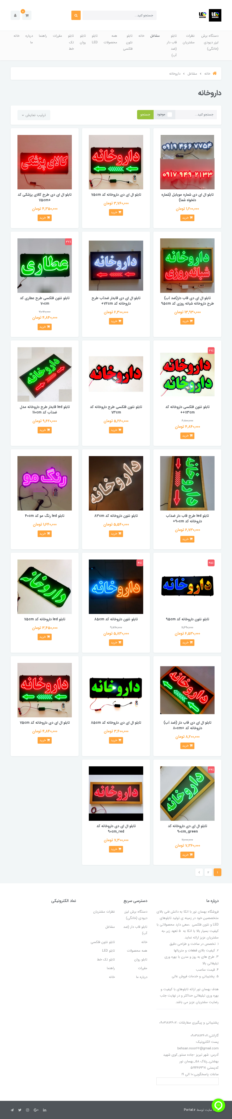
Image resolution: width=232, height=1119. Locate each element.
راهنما (43, 36)
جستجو (145, 114)
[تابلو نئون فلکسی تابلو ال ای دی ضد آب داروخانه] (116, 265)
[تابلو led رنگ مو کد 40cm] (44, 483)
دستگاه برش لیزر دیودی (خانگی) (209, 42)
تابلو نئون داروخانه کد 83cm (116, 516)
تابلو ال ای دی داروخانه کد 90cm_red (116, 828)
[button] (26, 15)
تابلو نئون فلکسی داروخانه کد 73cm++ (187, 409)
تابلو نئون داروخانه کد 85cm (116, 619)
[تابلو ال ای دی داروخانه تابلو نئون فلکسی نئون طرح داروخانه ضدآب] (44, 374)
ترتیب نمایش (35, 115)
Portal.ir (190, 1109)
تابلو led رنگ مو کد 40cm (44, 516)
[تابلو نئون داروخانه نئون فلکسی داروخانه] (116, 483)
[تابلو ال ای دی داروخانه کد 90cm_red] (116, 793)
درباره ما (29, 39)
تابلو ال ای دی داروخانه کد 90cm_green (187, 828)
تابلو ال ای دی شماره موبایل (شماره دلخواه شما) (187, 197)
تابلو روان (83, 39)
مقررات (57, 36)
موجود (161, 114)
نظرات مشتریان (189, 39)
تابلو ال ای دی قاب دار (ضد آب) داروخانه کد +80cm (187, 725)
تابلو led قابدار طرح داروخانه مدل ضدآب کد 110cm (45, 409)
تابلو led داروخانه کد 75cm (44, 619)
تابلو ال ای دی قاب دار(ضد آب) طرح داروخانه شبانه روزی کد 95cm (187, 300)
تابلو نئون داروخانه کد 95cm (187, 619)
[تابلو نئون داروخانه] (187, 374)
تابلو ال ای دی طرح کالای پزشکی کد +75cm (45, 197)
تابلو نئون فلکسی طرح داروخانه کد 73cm (116, 409)
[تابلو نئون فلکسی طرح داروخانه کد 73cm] (116, 374)
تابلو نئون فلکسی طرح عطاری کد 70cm (45, 300)
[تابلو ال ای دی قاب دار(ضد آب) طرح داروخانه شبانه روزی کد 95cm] (187, 265)
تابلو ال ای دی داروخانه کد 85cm (116, 723)
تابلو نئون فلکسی (128, 42)
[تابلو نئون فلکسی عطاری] (44, 265)
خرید (186, 217)
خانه (141, 36)
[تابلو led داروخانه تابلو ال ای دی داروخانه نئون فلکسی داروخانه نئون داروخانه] (44, 586)
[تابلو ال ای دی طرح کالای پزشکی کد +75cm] (44, 162)
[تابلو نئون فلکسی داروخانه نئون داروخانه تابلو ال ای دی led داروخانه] (116, 586)
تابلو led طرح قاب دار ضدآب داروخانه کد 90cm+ (187, 518)
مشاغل (155, 36)
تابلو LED (95, 39)
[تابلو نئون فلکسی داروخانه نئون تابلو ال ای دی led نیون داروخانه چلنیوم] (187, 586)
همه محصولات (110, 39)
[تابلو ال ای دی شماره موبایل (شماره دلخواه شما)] (187, 162)
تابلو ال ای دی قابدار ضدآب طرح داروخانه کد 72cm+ (116, 300)
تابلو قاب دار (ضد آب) (172, 45)
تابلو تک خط (71, 42)
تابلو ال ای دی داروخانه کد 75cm (116, 195)
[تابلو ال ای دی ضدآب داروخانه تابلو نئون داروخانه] (187, 483)
